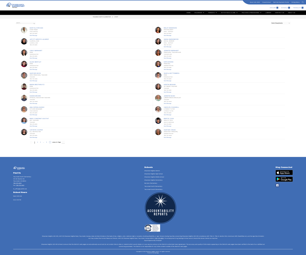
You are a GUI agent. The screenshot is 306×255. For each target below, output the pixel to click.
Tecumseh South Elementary (153, 189)
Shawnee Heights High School (153, 174)
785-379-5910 (17, 183)
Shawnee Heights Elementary (153, 180)
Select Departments (277, 23)
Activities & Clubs (228, 12)
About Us (291, 12)
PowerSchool (266, 2)
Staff (116, 16)
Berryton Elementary (150, 183)
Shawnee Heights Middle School (154, 177)
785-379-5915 (20, 185)
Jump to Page (56, 142)
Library (268, 12)
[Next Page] (50, 142)
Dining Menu (295, 2)
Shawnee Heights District (152, 170)
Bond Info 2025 (255, 2)
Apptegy (156, 252)
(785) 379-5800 (159, 238)
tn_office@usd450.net (20, 189)
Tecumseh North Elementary (102, 16)
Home (189, 12)
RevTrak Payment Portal (281, 2)
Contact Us (279, 12)
